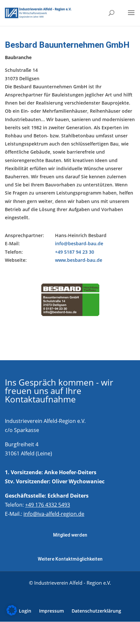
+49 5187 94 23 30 (74, 252)
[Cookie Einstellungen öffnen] (12, 613)
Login (25, 611)
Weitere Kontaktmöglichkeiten (70, 559)
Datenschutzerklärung (96, 611)
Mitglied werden (70, 535)
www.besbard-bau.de (78, 260)
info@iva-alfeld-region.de (53, 513)
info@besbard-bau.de (79, 243)
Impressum (51, 611)
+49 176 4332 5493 (47, 504)
